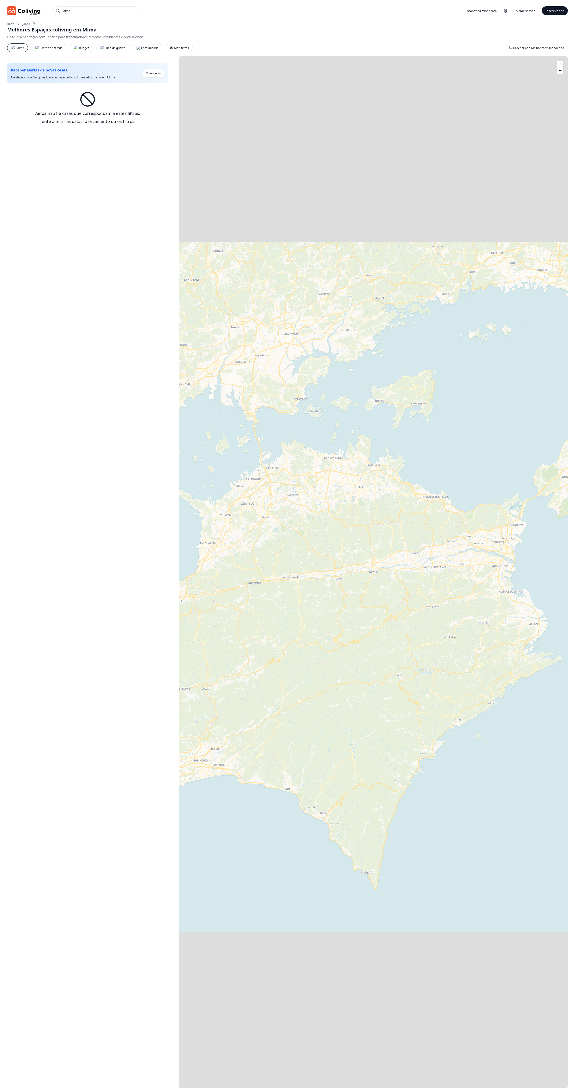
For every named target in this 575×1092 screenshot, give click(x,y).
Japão (26, 24)
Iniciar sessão (525, 11)
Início (10, 24)
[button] (560, 64)
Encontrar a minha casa (481, 11)
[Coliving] (24, 10)
